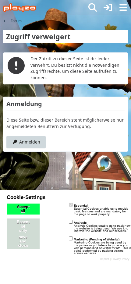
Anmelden (29, 142)
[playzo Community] (19, 8)
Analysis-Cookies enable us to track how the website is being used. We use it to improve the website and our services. (102, 227)
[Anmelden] (108, 7)
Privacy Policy (120, 259)
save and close (23, 241)
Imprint (104, 259)
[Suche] (93, 8)
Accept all (23, 209)
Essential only (23, 226)
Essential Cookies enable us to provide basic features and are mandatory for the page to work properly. (101, 210)
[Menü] (123, 8)
